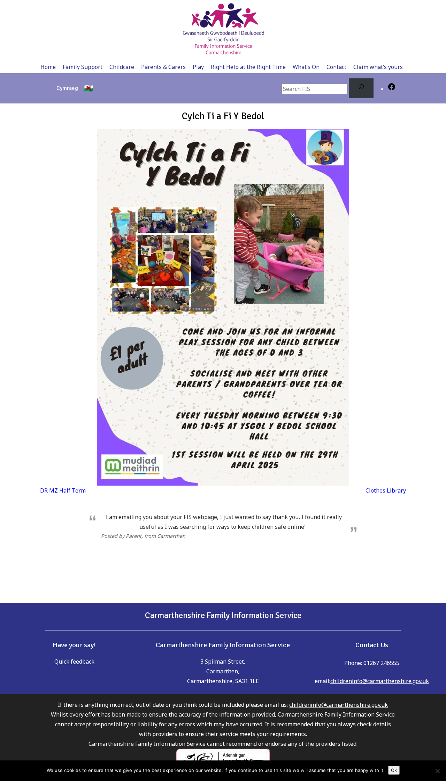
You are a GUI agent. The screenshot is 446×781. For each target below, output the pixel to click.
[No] (437, 770)
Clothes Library (386, 490)
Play (198, 67)
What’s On (306, 67)
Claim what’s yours (378, 67)
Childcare (121, 67)
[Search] (361, 88)
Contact (336, 67)
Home (48, 67)
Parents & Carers (163, 67)
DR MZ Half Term (63, 490)
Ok (394, 770)
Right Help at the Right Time (248, 67)
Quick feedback (74, 661)
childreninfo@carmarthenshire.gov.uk (379, 681)
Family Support (82, 67)
